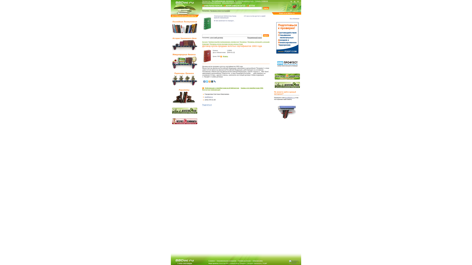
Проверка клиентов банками (220, 11)
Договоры (243, 42)
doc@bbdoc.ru (290, 98)
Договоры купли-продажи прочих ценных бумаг (226, 44)
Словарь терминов (261, 1)
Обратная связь (258, 260)
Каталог (205, 42)
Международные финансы (211, 3)
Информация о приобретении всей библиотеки (222, 88)
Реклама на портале (244, 260)
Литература (206, 1)
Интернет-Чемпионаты (254, 263)
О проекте (211, 260)
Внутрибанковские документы (223, 1)
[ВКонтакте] (204, 81)
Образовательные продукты (232, 3)
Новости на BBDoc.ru (287, 13)
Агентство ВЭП (224, 263)
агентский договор (216, 38)
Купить (225, 56)
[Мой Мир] (212, 81)
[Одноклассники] (209, 81)
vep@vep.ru (209, 97)
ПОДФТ (264, 263)
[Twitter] (207, 81)
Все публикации (294, 18)
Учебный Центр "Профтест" (238, 263)
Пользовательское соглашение (226, 260)
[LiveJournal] (215, 81)
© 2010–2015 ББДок (184, 263)
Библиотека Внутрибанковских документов (224, 42)
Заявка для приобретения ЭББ (252, 88)
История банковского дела (244, 1)
